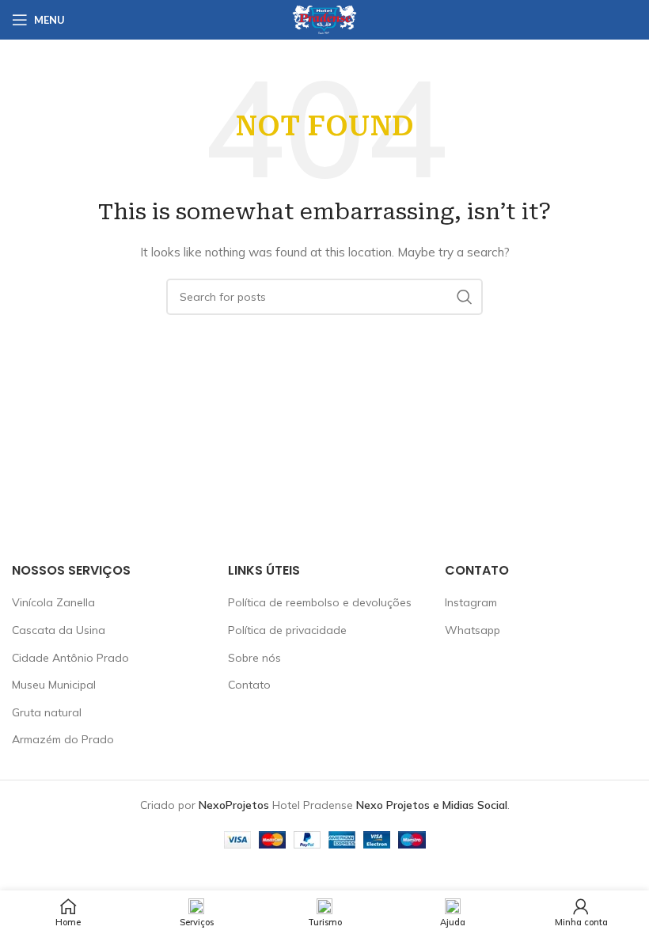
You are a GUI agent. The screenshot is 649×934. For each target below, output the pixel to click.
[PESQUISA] (464, 297)
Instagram (471, 602)
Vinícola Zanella (53, 602)
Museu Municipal (54, 685)
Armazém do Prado (63, 739)
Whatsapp (472, 630)
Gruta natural (47, 712)
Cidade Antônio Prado (70, 658)
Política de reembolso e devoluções (320, 602)
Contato (249, 685)
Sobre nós (254, 658)
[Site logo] (324, 19)
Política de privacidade (287, 630)
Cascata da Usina (58, 630)
